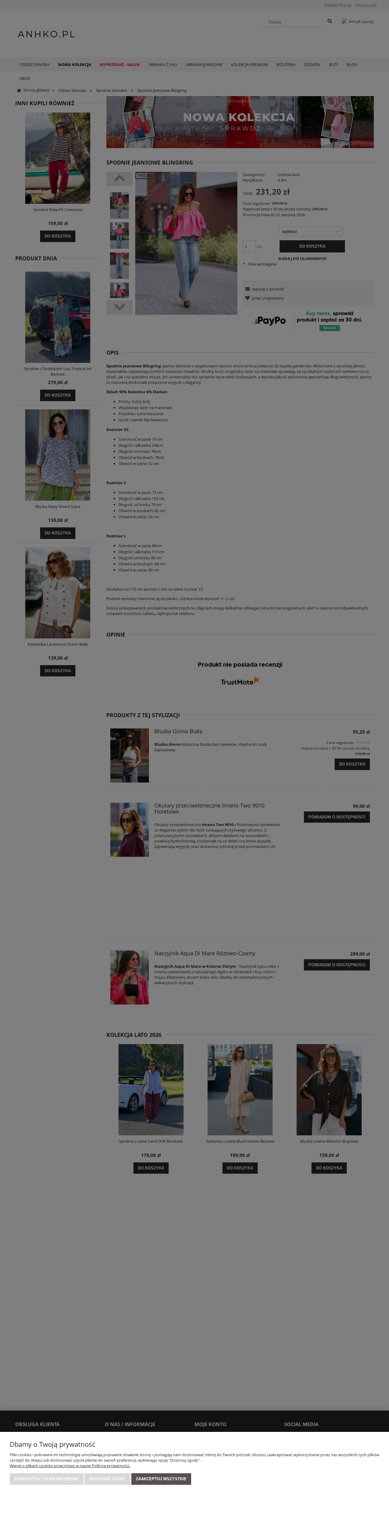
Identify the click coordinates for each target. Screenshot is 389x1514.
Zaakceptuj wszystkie (161, 1479)
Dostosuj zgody (107, 1479)
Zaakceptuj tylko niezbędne (46, 1479)
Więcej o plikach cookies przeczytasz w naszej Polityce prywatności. (70, 1465)
